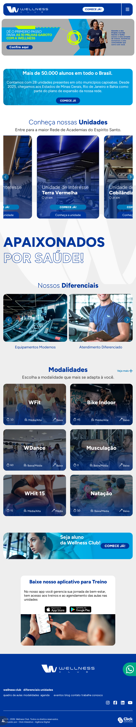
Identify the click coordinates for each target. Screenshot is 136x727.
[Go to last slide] (5, 177)
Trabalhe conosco (92, 695)
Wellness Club (12, 690)
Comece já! (68, 207)
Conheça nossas (68, 122)
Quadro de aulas (13, 695)
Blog (67, 695)
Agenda (44, 695)
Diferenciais (31, 690)
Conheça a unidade (68, 215)
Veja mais (123, 370)
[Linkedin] (122, 703)
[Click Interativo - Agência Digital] (125, 722)
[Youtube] (130, 703)
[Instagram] (107, 703)
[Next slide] (130, 177)
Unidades (46, 690)
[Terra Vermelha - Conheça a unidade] (68, 177)
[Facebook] (115, 703)
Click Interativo (34, 722)
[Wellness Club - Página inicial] (44, 9)
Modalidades (31, 695)
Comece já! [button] (93, 9)
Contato (76, 695)
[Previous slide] (8, 320)
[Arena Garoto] (68, 37)
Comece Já (68, 100)
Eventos (59, 695)
